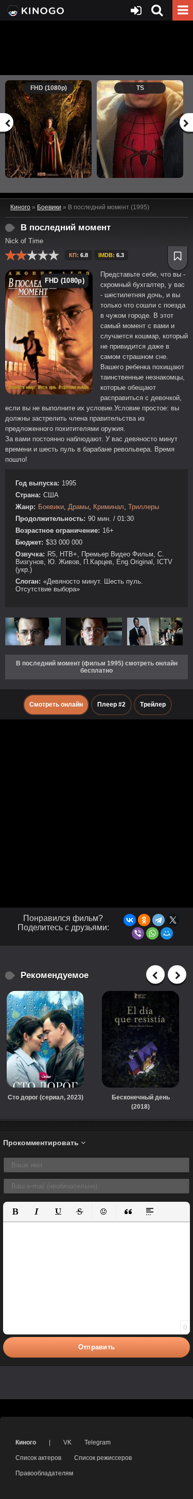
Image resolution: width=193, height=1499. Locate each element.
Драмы (78, 507)
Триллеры (143, 507)
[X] (173, 920)
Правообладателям (44, 1473)
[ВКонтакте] (130, 920)
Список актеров (38, 1457)
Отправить (96, 1347)
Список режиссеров (103, 1457)
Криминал (108, 507)
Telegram (97, 1442)
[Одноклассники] (144, 920)
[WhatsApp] (152, 933)
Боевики (51, 507)
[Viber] (138, 933)
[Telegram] (158, 920)
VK (67, 1442)
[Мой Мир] (167, 933)
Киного (25, 1442)
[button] (15, 1211)
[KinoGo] (34, 10)
